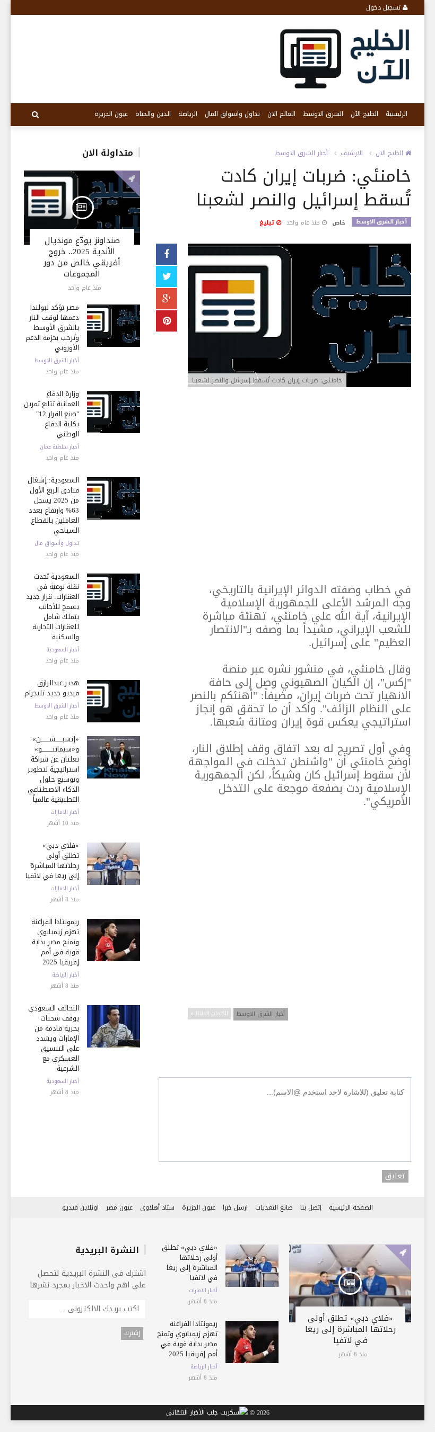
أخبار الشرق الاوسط (56, 360)
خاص (338, 222)
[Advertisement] (299, 491)
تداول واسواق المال (232, 114)
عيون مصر (119, 1207)
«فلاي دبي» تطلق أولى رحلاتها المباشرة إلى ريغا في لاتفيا (52, 860)
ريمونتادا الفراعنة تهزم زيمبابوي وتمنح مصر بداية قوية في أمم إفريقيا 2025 (55, 942)
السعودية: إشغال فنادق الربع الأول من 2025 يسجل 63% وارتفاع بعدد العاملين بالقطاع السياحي (53, 505)
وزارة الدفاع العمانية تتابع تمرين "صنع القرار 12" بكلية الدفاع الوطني (51, 414)
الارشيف (352, 153)
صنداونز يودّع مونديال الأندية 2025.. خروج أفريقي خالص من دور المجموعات (82, 257)
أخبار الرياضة (65, 975)
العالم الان (281, 114)
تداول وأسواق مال (56, 543)
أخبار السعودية (62, 649)
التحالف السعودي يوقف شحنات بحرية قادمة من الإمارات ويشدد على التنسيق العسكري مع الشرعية (53, 1038)
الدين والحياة (153, 114)
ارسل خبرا (235, 1207)
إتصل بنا (310, 1207)
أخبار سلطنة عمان (59, 447)
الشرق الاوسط (323, 114)
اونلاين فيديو (80, 1207)
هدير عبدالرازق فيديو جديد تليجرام (51, 688)
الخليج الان (390, 153)
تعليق (395, 1176)
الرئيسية (396, 114)
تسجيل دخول (384, 7)
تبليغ (267, 222)
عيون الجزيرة (111, 114)
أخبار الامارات (64, 812)
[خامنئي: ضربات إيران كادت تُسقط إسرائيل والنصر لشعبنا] (299, 316)
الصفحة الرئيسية (351, 1207)
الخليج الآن (364, 114)
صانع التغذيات (274, 1207)
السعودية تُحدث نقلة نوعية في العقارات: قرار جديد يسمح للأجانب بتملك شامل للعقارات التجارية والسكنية (52, 606)
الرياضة (187, 114)
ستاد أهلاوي (157, 1207)
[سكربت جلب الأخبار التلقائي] (207, 1413)
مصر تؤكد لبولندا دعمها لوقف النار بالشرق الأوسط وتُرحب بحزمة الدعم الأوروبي (52, 327)
